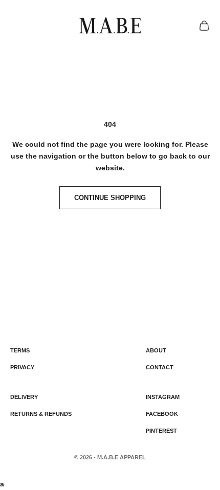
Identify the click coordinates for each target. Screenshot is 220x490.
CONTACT (159, 367)
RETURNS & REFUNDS (41, 414)
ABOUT (156, 350)
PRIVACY (22, 367)
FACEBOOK (162, 414)
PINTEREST (161, 431)
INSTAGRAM (163, 397)
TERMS (20, 350)
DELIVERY (24, 397)
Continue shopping (110, 198)
